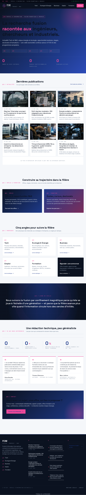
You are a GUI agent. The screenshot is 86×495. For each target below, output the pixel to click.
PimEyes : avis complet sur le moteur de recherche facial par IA (56, 457)
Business (56, 5)
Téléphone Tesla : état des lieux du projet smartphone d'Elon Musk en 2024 (57, 476)
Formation (71, 5)
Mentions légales (71, 487)
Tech (36, 5)
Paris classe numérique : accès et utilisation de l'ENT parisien (56, 467)
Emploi (64, 5)
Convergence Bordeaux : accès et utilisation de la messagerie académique (56, 447)
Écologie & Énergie (45, 5)
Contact (80, 5)
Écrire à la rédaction (15, 411)
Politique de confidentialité (43, 494)
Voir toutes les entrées (76, 84)
